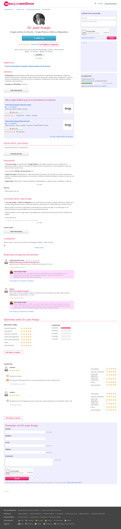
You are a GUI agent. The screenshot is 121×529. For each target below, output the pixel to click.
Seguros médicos (35, 514)
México (50, 520)
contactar (39, 55)
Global (69, 520)
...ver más (39, 184)
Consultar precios (16, 154)
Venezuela (59, 520)
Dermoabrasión (45, 66)
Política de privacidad (87, 38)
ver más (49, 264)
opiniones (35, 44)
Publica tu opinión (50, 44)
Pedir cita (40, 38)
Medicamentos (84, 514)
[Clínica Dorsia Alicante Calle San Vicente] (68, 113)
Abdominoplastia (34, 66)
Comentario (9, 456)
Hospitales (60, 514)
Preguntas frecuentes (98, 514)
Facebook (30, 524)
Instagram (49, 524)
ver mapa (39, 58)
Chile (22, 520)
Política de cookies (55, 517)
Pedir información (16, 90)
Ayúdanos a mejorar (100, 86)
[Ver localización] (39, 245)
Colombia (31, 520)
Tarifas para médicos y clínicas (51, 510)
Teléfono (8, 449)
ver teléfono (34, 51)
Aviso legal (43, 517)
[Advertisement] (98, 57)
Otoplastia (24, 66)
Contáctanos (34, 517)
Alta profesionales (110, 4)
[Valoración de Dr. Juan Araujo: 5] (24, 44)
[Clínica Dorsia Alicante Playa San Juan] (68, 129)
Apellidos (8, 436)
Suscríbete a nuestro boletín (65, 524)
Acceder (100, 3)
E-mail (7, 442)
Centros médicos (48, 514)
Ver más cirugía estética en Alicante (61, 136)
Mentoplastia (16, 66)
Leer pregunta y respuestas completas (21, 281)
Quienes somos (23, 517)
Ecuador (40, 520)
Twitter (39, 524)
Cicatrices (8, 66)
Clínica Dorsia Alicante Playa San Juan (17, 121)
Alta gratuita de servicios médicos (28, 510)
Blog (21, 524)
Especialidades (22, 514)
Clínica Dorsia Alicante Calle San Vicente (18, 105)
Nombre (8, 429)
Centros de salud (71, 514)
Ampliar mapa (39, 247)
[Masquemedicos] (19, 6)
